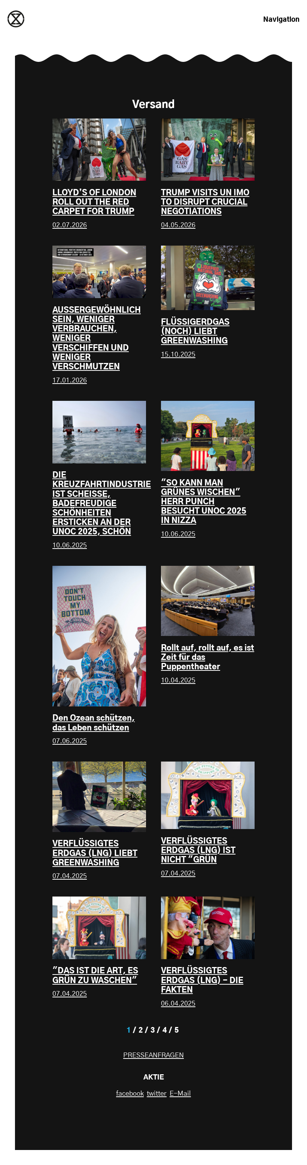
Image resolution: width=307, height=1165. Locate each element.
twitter (157, 1093)
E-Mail (180, 1093)
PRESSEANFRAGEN (153, 1055)
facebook (130, 1093)
